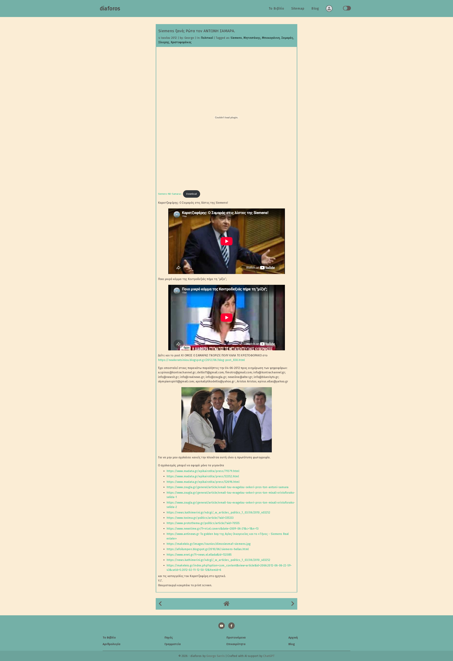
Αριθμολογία (111, 644)
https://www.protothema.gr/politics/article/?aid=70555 (203, 523)
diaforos (110, 8)
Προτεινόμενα (236, 637)
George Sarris (215, 656)
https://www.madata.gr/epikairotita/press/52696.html (203, 482)
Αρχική (293, 637)
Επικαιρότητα (235, 644)
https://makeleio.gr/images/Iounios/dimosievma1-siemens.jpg (209, 544)
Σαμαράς (287, 37)
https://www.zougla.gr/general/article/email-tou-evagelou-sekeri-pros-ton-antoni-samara (227, 487)
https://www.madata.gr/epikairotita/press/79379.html (203, 471)
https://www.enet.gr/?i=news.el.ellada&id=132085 (199, 554)
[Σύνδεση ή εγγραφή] (329, 8)
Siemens (236, 37)
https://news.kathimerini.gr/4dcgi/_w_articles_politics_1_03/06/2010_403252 (218, 512)
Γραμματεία (173, 644)
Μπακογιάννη (271, 37)
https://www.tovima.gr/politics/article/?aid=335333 (200, 517)
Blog (315, 8)
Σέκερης (163, 42)
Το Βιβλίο (276, 8)
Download (191, 194)
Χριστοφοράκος (181, 42)
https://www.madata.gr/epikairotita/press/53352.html (203, 476)
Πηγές (169, 637)
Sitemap (297, 8)
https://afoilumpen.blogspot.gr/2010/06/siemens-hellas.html (208, 549)
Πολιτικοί (207, 37)
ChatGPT (268, 656)
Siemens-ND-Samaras (169, 194)
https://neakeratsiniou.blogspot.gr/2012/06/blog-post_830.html (201, 360)
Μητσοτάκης (251, 37)
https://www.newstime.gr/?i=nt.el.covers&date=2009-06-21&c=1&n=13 (213, 528)
